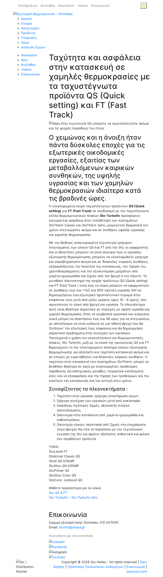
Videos (83, 6)
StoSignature (27, 6)
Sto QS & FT (58, 493)
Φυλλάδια (48, 6)
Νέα (24, 60)
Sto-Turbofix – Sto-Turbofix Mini (73, 497)
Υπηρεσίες (29, 38)
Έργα (25, 42)
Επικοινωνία (100, 6)
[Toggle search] (143, 6)
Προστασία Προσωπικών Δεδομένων (95, 567)
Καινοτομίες (30, 28)
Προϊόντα (28, 33)
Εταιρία (26, 23)
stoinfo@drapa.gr (72, 527)
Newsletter (66, 6)
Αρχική (26, 19)
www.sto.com (136, 571)
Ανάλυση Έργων (33, 47)
